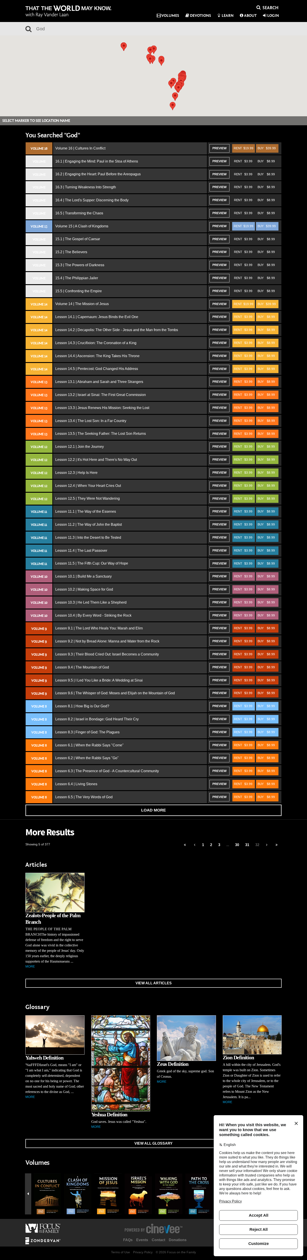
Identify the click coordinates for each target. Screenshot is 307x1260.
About (250, 15)
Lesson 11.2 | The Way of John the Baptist (88, 524)
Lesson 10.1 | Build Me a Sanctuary (83, 576)
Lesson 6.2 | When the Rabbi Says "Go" (87, 758)
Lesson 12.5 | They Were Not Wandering (87, 498)
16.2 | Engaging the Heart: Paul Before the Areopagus (98, 174)
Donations (178, 1240)
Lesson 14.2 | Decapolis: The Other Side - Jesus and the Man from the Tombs (116, 330)
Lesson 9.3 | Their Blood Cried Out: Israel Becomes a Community (107, 654)
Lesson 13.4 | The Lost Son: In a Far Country (90, 421)
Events (142, 1240)
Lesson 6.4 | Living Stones (76, 784)
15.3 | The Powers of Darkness (79, 265)
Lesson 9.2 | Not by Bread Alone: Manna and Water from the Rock (107, 641)
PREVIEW (219, 148)
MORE (30, 966)
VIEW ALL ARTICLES (154, 983)
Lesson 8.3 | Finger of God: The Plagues (87, 732)
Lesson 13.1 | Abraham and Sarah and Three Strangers (99, 382)
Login (273, 15)
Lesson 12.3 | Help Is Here (76, 473)
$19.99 (243, 148)
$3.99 (243, 161)
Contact (158, 1240)
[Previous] (185, 845)
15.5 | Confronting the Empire (78, 291)
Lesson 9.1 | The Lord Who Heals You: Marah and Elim (99, 628)
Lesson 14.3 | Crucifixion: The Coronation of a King (95, 343)
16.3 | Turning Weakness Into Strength (85, 187)
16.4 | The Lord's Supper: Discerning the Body (92, 200)
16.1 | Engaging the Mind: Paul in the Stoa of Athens (96, 161)
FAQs (128, 1240)
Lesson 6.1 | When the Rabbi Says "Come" (89, 745)
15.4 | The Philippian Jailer (76, 278)
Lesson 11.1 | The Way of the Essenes (85, 511)
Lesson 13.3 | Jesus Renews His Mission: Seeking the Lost (102, 408)
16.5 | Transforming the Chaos (79, 213)
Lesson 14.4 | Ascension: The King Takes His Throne (97, 356)
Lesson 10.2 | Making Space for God (84, 589)
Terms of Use (120, 1252)
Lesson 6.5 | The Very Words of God (84, 797)
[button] (150, 60)
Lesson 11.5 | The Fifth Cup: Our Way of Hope (91, 563)
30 (237, 845)
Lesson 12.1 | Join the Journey (79, 447)
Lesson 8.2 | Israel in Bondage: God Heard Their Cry (97, 719)
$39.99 (267, 148)
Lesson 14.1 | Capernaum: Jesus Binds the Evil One (96, 317)
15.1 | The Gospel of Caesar (77, 239)
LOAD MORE (153, 810)
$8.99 (266, 161)
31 (247, 845)
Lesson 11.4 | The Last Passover (81, 550)
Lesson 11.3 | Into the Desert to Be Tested (88, 537)
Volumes (170, 15)
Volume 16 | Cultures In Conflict (80, 148)
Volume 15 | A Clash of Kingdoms (81, 226)
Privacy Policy (143, 1252)
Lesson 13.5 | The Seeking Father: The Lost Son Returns (100, 433)
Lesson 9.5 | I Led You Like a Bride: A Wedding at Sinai (99, 680)
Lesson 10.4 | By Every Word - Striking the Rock (93, 615)
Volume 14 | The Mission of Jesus (82, 304)
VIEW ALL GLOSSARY (153, 1143)
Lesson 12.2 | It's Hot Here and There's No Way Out (96, 460)
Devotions (200, 15)
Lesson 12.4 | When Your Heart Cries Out (88, 486)
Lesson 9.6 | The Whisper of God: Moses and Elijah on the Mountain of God (115, 693)
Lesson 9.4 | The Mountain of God (82, 667)
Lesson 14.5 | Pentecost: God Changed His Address (96, 369)
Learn (228, 15)
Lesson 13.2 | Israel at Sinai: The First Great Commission (100, 395)
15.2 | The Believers (71, 252)
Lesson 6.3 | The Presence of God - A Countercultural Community (107, 771)
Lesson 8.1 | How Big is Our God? (82, 706)
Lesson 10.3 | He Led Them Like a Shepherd (91, 602)
